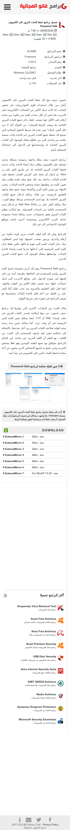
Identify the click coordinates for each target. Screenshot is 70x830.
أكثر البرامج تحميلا (52, 595)
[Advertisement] (35, 542)
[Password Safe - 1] (55, 385)
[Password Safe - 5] (24, 399)
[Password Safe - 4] (41, 399)
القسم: (58, 67)
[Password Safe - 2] (33, 385)
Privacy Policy (50, 824)
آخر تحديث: (55, 77)
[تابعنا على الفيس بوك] (50, 820)
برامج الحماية (28, 67)
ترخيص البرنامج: (53, 56)
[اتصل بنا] (30, 820)
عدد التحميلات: (54, 83)
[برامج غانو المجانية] (42, 6)
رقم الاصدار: (55, 61)
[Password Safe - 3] (13, 385)
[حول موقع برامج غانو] (20, 820)
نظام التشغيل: (54, 72)
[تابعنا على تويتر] (40, 820)
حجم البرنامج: (54, 51)
